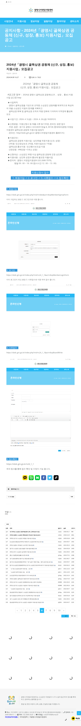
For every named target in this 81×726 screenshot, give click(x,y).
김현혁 (60, 602)
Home (9, 46)
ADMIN (60, 582)
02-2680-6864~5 (65, 719)
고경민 (60, 531)
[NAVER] (37, 477)
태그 (74, 616)
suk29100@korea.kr (51, 714)
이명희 (60, 538)
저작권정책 (24, 717)
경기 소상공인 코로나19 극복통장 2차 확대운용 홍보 (23, 599)
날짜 (65, 528)
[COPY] (56, 477)
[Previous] (17, 610)
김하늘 (60, 555)
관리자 (14, 73)
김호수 (60, 568)
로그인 (9, 2)
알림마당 (15, 46)
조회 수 (73, 528)
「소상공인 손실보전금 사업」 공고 (19, 589)
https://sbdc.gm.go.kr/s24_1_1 (20, 464)
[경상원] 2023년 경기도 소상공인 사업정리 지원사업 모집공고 (26, 602)
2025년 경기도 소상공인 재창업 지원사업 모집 (22, 538)
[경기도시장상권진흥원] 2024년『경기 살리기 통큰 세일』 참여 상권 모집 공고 (30, 562)
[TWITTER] (49, 477)
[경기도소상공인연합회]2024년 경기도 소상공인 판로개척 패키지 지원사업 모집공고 (32, 565)
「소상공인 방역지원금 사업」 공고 (19, 572)
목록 (72, 496)
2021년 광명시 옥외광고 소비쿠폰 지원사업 (21, 545)
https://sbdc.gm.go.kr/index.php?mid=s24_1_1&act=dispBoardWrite (34, 352)
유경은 (60, 541)
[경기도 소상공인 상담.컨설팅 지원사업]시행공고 (22, 548)
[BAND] (31, 477)
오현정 (60, 535)
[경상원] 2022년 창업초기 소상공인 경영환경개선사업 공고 (25, 592)
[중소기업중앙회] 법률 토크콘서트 (19, 555)
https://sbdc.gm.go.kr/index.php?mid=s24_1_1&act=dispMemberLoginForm (37, 275)
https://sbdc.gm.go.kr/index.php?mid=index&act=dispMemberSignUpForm (37, 195)
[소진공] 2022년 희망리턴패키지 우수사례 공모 (22, 575)
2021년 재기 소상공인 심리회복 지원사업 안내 (22, 552)
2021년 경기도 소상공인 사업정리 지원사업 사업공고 (24, 585)
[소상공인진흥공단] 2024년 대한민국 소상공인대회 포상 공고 (26, 541)
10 (59, 610)
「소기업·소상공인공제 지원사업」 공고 (20, 568)
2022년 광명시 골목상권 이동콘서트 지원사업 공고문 (24, 579)
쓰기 (66, 616)
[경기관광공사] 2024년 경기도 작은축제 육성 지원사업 (24, 595)
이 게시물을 (11, 496)
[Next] (64, 610)
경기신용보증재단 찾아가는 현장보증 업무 (21, 558)
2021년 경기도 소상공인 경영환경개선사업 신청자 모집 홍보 (26, 582)
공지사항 (21, 46)
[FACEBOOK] (43, 477)
